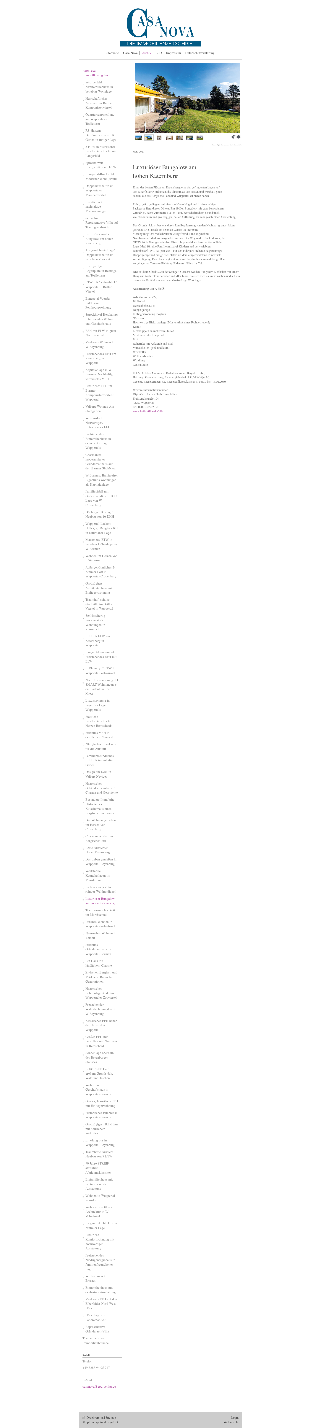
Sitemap (111, 1417)
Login (235, 1417)
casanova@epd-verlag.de (99, 1386)
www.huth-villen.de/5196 (148, 411)
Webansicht (231, 1422)
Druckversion (95, 1417)
